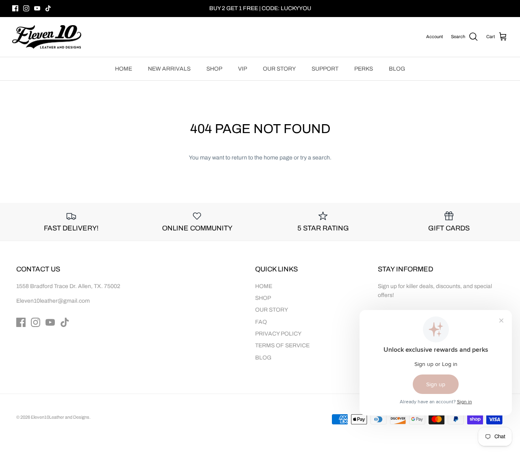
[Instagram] (26, 8)
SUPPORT (325, 69)
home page (278, 158)
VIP (242, 69)
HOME (123, 69)
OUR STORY (279, 69)
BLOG (397, 69)
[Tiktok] (48, 8)
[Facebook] (15, 8)
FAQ (261, 322)
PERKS (363, 69)
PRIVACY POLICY (278, 334)
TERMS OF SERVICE (282, 345)
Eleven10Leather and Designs (60, 417)
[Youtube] (37, 8)
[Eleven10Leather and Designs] (46, 37)
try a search (315, 158)
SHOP (214, 69)
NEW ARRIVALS (169, 69)
